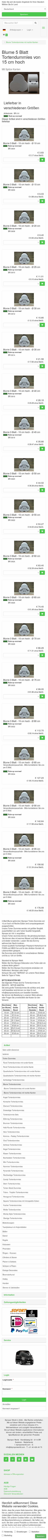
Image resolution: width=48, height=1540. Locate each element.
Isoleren (6, 1054)
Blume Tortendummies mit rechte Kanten (20, 1092)
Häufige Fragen (10, 1486)
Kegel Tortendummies (11, 1149)
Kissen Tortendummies (12, 1153)
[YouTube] (32, 1459)
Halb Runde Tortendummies (14, 1127)
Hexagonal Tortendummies (13, 1196)
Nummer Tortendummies (13, 1166)
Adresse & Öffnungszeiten (14, 1474)
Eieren (5, 1235)
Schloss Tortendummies (12, 1145)
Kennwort (7, 1389)
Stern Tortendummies (11, 1183)
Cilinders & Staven (10, 1257)
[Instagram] (12, 1459)
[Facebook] (6, 1459)
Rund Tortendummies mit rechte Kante (18, 1067)
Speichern (24, 14)
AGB (5, 1489)
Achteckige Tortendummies (13, 1080)
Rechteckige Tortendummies (14, 1175)
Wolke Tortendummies (12, 1209)
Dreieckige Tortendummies (13, 1110)
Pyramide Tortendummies (13, 1170)
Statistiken (35, 1531)
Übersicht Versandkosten (13, 1493)
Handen (6, 1283)
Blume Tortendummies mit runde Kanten (19, 1088)
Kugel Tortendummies (11, 1097)
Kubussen (6, 1244)
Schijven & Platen (9, 1266)
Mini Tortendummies (11, 1162)
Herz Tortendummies (11, 1132)
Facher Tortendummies (12, 1205)
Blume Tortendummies (12, 1084)
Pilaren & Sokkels (9, 1261)
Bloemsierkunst (9, 1274)
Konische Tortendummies (13, 1101)
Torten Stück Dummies (12, 1188)
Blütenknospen (8, 1223)
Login (24, 1399)
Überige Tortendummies (12, 1218)
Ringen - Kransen (9, 1253)
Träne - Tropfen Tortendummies (15, 1192)
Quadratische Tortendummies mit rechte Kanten (22, 1075)
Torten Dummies (9, 1058)
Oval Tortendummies (11, 1140)
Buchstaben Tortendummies (14, 1158)
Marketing (8, 1535)
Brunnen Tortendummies (13, 1123)
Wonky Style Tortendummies (14, 1214)
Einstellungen (22, 1531)
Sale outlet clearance (11, 1050)
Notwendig (8, 1531)
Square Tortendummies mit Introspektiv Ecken (21, 1201)
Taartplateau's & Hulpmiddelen (14, 1227)
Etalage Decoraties (10, 1270)
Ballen (5, 1231)
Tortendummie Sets (10, 1114)
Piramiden (6, 1248)
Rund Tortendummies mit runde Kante (18, 1062)
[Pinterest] (25, 1459)
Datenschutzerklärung (12, 1491)
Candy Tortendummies (12, 1179)
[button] (4, 29)
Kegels (5, 1240)
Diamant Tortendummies (12, 1106)
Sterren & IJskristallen (11, 1287)
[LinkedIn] (19, 1459)
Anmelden (6, 1404)
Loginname (7, 1379)
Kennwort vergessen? (11, 1408)
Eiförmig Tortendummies (12, 1119)
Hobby (5, 1279)
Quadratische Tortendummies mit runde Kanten (21, 1071)
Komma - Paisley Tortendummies (16, 1136)
